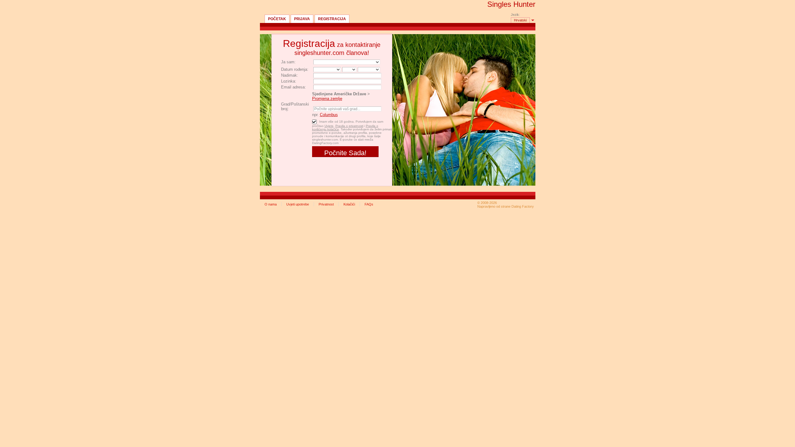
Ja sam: (288, 62)
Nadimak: (289, 75)
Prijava (302, 19)
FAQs (369, 204)
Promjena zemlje (327, 98)
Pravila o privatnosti (349, 126)
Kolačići (349, 204)
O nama (271, 204)
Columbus (329, 114)
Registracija (332, 19)
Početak (277, 19)
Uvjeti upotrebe (297, 204)
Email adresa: (293, 87)
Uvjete (329, 126)
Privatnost (326, 204)
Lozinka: (288, 81)
